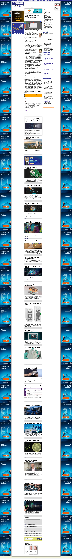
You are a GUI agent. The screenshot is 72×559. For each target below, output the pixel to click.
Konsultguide (41, 0)
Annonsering (27, 543)
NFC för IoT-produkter (47, 54)
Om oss (46, 0)
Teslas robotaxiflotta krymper (47, 24)
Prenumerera (36, 0)
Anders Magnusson (48, 18)
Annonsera (18, 0)
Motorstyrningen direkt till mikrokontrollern (31, 522)
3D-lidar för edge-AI (46, 73)
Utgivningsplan (24, 0)
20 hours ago (49, 17)
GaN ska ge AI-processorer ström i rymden (32, 535)
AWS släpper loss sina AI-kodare (30, 524)
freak (45, 25)
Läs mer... (26, 154)
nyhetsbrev (36, 91)
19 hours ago (49, 12)
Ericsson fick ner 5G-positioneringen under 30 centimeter (33, 533)
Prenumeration (28, 542)
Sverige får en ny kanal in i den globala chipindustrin (33, 519)
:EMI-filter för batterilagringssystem (47, 42)
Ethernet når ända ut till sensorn (48, 95)
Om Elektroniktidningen (29, 544)
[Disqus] (33, 106)
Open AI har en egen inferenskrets (48, 69)
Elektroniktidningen (46, 20)
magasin (25, 92)
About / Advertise (51, 0)
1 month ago (52, 24)
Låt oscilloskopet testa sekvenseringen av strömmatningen (47, 36)
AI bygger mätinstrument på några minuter (31, 526)
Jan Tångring (47, 21)
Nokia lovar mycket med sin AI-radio (48, 27)
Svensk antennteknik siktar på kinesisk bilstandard (33, 531)
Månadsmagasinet (30, 0)
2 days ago (50, 20)
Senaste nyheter (47, 78)
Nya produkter (46, 52)
